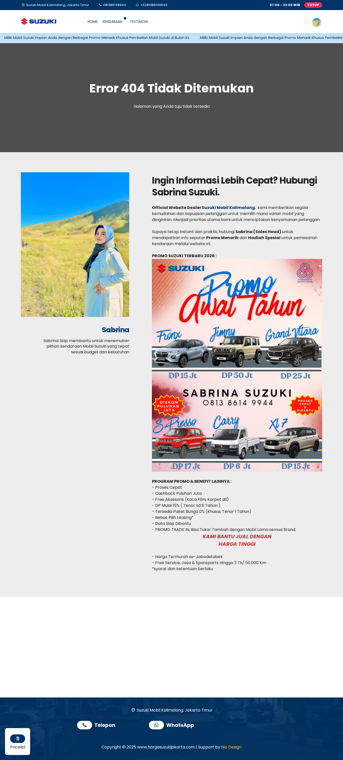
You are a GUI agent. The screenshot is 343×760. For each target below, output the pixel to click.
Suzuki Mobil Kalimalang (228, 207)
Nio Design (231, 747)
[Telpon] (85, 725)
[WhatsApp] (157, 725)
